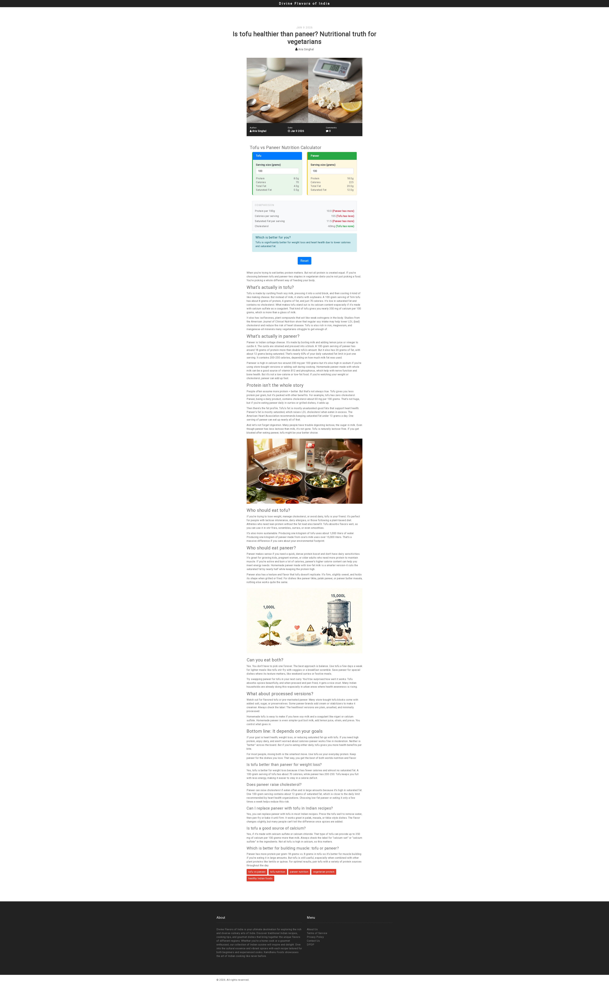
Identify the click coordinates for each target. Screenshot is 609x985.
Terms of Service (317, 933)
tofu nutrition (277, 871)
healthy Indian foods (260, 878)
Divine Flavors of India (304, 3)
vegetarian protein (323, 871)
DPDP (310, 944)
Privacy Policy (315, 937)
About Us (312, 929)
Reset (304, 261)
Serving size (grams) (268, 164)
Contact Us (313, 940)
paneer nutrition (299, 871)
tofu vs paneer (256, 871)
